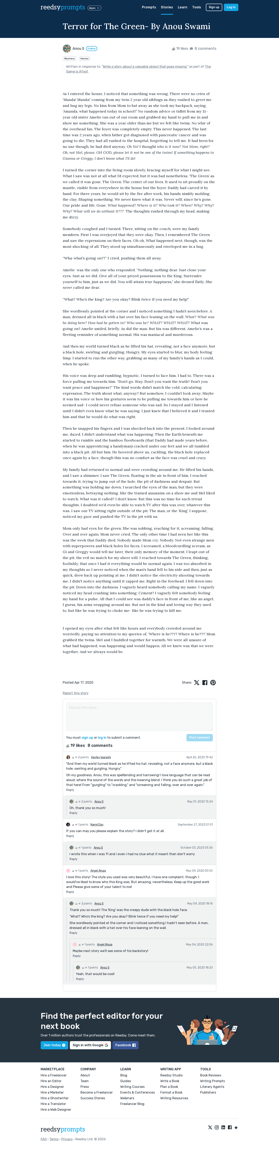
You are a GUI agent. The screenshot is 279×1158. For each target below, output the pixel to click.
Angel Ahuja (98, 870)
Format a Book (171, 1092)
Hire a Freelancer (54, 1075)
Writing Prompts (212, 1081)
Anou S (99, 801)
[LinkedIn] (223, 1127)
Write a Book (169, 1081)
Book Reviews (210, 1075)
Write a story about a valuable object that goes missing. (145, 67)
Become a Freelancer (96, 1092)
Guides (125, 1081)
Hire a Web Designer (56, 1110)
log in (102, 738)
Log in (231, 7)
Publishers (208, 1092)
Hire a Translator (53, 1104)
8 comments (205, 48)
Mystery (69, 58)
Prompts (149, 7)
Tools (196, 7)
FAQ (44, 1139)
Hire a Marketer (52, 1092)
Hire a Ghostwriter (55, 1098)
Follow (92, 48)
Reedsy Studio (171, 1075)
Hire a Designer (52, 1087)
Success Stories (92, 1098)
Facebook (123, 1045)
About (85, 1075)
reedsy (63, 7)
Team (84, 1081)
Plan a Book (169, 1087)
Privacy (67, 1139)
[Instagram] (216, 1127)
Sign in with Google (88, 1045)
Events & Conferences (137, 1092)
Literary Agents (212, 1087)
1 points (82, 824)
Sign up (214, 7)
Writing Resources (174, 1098)
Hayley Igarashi (101, 757)
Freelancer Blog (132, 1104)
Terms (54, 1139)
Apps (92, 8)
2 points (83, 757)
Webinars (127, 1098)
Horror (84, 58)
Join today (52, 1045)
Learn (182, 7)
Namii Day (97, 824)
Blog (123, 1075)
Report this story (75, 693)
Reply (70, 790)
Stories (167, 7)
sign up (87, 738)
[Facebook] (229, 1127)
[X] (210, 1127)
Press (84, 1087)
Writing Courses (132, 1087)
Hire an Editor (51, 1081)
